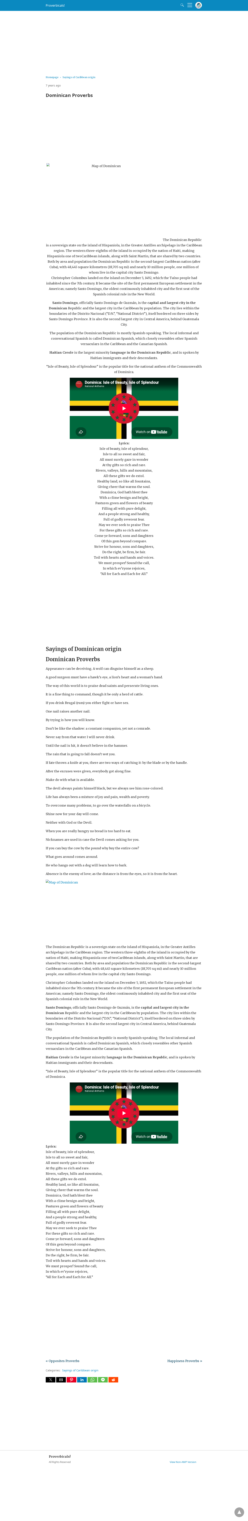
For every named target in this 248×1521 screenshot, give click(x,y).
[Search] (181, 5)
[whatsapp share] (93, 1381)
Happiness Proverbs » (184, 1361)
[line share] (103, 1381)
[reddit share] (113, 1381)
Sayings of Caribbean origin (79, 77)
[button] (50, 1379)
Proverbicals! (55, 5)
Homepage (52, 77)
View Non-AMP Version (183, 1462)
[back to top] (239, 1512)
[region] (124, 42)
